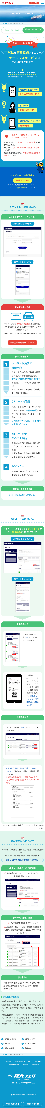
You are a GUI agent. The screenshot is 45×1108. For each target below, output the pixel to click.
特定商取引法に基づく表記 (22, 1061)
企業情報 (28, 1048)
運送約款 (25, 1064)
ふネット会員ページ (18, 187)
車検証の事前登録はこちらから (22, 342)
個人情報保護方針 (14, 1064)
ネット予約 (34, 3)
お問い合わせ (36, 1064)
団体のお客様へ (10, 1048)
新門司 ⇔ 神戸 (30, 1039)
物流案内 (8, 1061)
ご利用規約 (37, 1061)
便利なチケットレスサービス (33, 30)
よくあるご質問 (30, 1043)
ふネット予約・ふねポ (12, 30)
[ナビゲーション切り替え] (42, 2)
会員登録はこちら (22, 180)
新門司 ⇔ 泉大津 (10, 1039)
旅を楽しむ (8, 1043)
